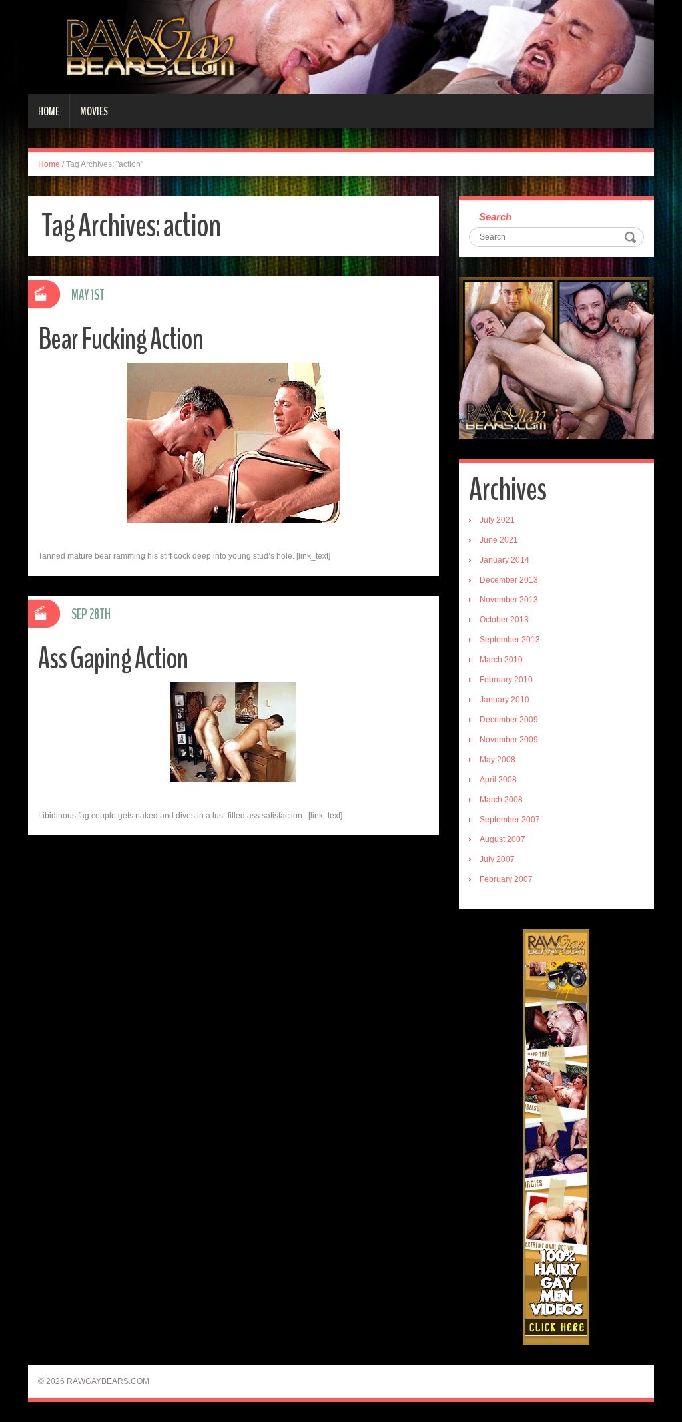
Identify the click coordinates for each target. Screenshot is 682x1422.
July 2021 (497, 520)
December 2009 (509, 719)
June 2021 (499, 540)
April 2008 (498, 779)
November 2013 (509, 599)
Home (48, 111)
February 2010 (506, 679)
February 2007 (506, 879)
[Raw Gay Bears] (341, 46)
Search (495, 216)
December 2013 (509, 580)
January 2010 (504, 699)
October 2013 (504, 619)
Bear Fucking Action (120, 339)
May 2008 (497, 759)
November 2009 (509, 739)
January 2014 (504, 560)
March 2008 (501, 799)
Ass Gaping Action (113, 658)
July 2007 (497, 859)
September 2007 (510, 819)
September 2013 (510, 639)
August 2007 (502, 839)
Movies (94, 111)
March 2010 (501, 659)
